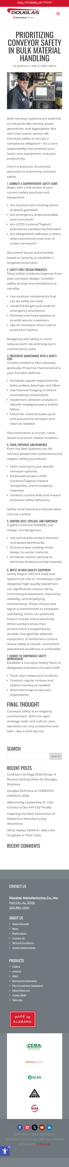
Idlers (15, 976)
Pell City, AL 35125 (22, 903)
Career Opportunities (24, 947)
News (52, 66)
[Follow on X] (35, 1127)
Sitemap (43, 1144)
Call (21, 2)
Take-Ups (17, 1000)
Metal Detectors (21, 990)
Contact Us (18, 938)
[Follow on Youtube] (42, 1127)
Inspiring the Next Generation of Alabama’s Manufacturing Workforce (31, 818)
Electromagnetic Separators (27, 985)
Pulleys (16, 966)
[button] (5, 1151)
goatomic (23, 66)
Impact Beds (19, 995)
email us (35, 2)
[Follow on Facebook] (20, 1127)
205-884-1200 (19, 908)
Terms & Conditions (23, 943)
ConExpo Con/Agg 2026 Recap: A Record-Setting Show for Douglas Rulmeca (32, 779)
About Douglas (20, 923)
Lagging (16, 971)
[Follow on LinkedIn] (49, 1127)
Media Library (19, 933)
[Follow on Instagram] (27, 1127)
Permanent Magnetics (24, 980)
